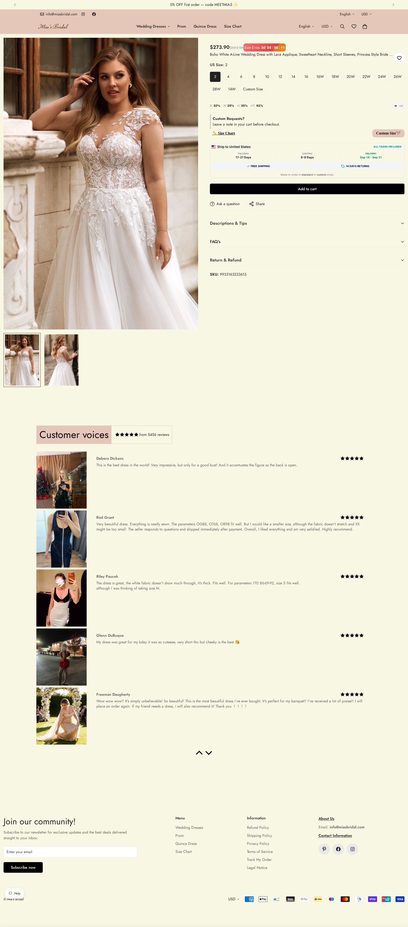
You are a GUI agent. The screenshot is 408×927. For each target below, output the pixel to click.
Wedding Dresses (151, 26)
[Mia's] (53, 26)
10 (267, 76)
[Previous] (14, 4)
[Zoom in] (188, 47)
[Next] (393, 4)
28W (216, 89)
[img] (126, 434)
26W (398, 76)
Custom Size (253, 89)
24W (382, 76)
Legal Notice (257, 867)
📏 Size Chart (223, 133)
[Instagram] (83, 14)
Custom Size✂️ (388, 133)
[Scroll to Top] (398, 901)
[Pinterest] (324, 849)
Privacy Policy (258, 843)
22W (366, 76)
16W (320, 76)
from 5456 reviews (154, 434)
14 (293, 76)
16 (306, 76)
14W (232, 89)
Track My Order (259, 859)
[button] (364, 26)
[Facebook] (94, 14)
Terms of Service (260, 851)
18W (335, 76)
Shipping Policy (259, 835)
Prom (181, 26)
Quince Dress (205, 26)
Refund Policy (258, 827)
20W (351, 76)
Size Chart (232, 26)
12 (280, 76)
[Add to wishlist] (399, 58)
